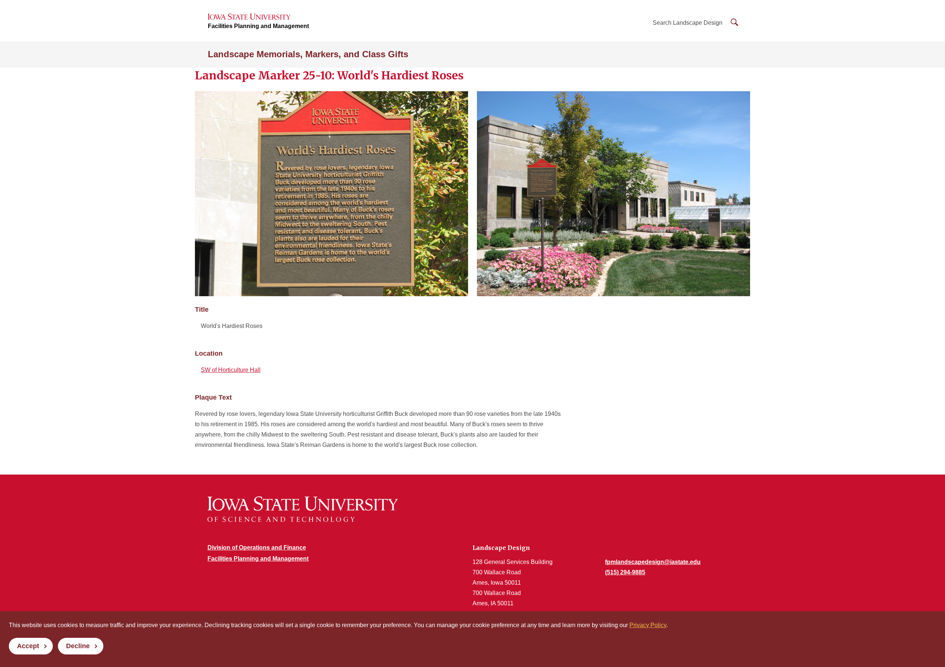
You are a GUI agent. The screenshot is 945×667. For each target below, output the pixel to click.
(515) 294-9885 (625, 572)
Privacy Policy (647, 625)
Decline (78, 646)
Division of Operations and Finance (256, 547)
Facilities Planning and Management (258, 26)
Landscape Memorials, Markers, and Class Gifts (308, 54)
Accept (28, 646)
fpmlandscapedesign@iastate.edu (653, 562)
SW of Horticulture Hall (231, 370)
